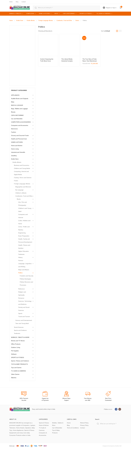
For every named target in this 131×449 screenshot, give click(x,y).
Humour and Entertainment (23, 320)
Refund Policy (84, 423)
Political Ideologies (25, 279)
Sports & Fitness (44, 423)
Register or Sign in (111, 7)
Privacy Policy (84, 425)
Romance (21, 298)
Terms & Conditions (73, 428)
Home (11, 1)
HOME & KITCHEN (44, 13)
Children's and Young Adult (24, 210)
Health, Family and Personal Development (25, 240)
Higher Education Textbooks (23, 252)
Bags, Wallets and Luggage (19, 108)
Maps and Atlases (23, 269)
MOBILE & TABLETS (15, 13)
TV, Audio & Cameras (42, 429)
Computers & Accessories (43, 434)
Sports (20, 313)
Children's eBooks (20, 193)
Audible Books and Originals (19, 98)
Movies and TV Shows (18, 340)
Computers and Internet (23, 216)
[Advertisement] (22, 55)
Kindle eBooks (31, 20)
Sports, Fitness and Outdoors (20, 361)
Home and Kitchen (16, 145)
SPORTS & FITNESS (86, 13)
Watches (13, 377)
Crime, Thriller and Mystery (24, 228)
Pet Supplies (15, 351)
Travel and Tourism (24, 316)
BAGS (56, 13)
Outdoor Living (15, 347)
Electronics (14, 129)
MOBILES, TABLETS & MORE (20, 337)
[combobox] (66, 8)
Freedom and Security (26, 276)
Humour (20, 260)
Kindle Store (19, 20)
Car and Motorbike (16, 118)
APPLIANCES (15, 95)
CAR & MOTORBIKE (69, 13)
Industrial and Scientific (18, 152)
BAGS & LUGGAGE (17, 105)
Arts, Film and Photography (22, 203)
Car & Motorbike (57, 428)
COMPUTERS (30, 13)
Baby (12, 102)
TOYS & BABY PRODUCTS (19, 364)
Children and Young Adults (22, 168)
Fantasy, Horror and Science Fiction (22, 179)
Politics (20, 273)
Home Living (15, 149)
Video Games (15, 374)
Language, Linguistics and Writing (25, 265)
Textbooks (17, 333)
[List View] (120, 31)
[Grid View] (117, 31)
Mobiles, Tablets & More (57, 424)
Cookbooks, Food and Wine (64, 20)
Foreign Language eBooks (45, 20)
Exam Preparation (23, 236)
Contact (24, 1)
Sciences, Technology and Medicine (24, 302)
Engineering (22, 233)
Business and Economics (21, 165)
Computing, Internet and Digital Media (21, 173)
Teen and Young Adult (22, 323)
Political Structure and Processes (26, 283)
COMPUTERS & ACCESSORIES (21, 122)
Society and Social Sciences (23, 309)
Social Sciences (18, 327)
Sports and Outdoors (20, 330)
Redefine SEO (118, 446)
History (20, 257)
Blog (17, 1)
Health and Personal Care (19, 139)
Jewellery (14, 155)
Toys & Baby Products (56, 432)
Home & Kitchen (44, 425)
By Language (19, 190)
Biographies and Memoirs (23, 187)
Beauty (13, 112)
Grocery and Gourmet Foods (20, 135)
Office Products (15, 344)
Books (77, 20)
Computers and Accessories (19, 125)
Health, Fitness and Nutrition (24, 246)
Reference (21, 289)
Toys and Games (16, 367)
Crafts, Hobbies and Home (24, 222)
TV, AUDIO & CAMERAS (103, 13)
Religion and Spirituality (22, 293)
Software (13, 354)
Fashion (13, 132)
